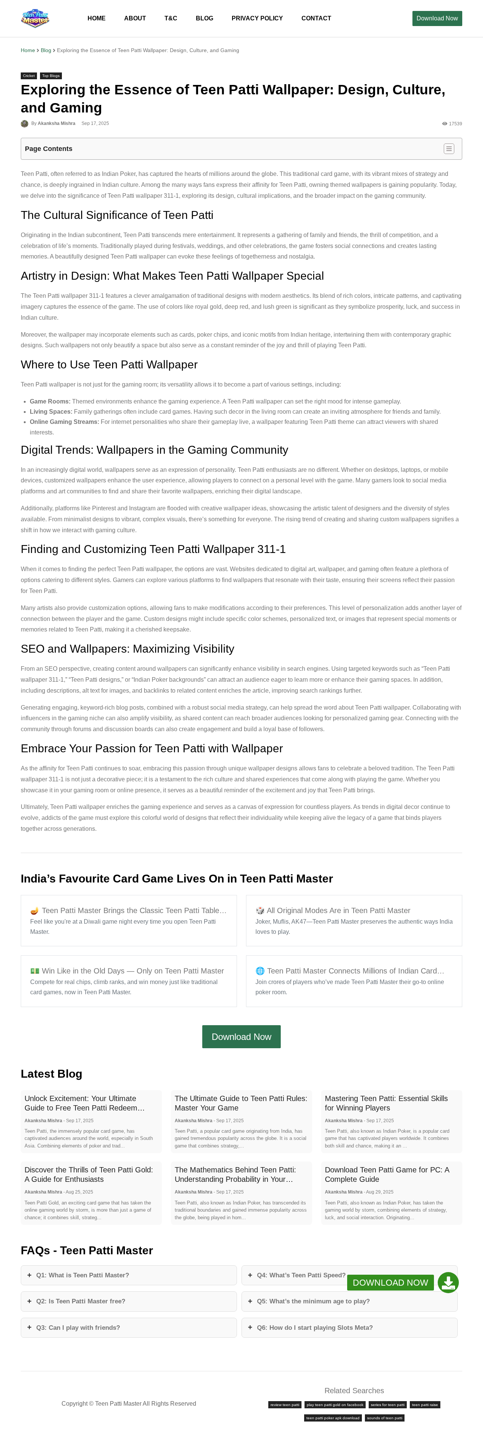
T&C (171, 18)
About (135, 18)
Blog (46, 50)
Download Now (437, 18)
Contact (316, 18)
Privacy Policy (257, 18)
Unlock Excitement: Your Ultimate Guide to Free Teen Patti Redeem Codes (81, 1107)
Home (97, 18)
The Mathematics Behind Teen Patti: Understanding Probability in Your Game (235, 1179)
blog (204, 18)
